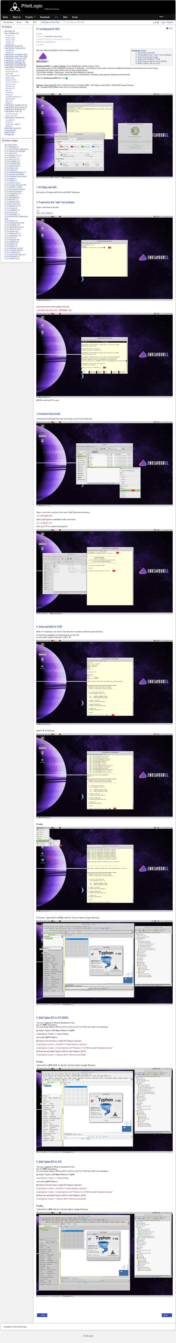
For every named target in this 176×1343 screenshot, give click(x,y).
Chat (65, 17)
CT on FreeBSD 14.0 (12, 225)
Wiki (56, 17)
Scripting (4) (9, 92)
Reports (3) (9, 101)
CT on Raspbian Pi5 (12, 240)
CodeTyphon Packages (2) (14, 67)
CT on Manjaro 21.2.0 (12, 206)
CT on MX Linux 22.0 (12, 204)
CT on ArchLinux (10, 153)
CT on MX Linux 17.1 (12, 160)
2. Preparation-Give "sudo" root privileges (154, 55)
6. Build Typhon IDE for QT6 (148, 63)
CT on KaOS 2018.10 (12, 166)
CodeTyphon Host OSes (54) (15, 57)
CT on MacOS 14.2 (11, 231)
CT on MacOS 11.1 (11, 200)
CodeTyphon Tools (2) (13, 111)
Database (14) (10, 86)
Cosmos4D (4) (10, 130)
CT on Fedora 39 (10, 212)
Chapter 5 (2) (10, 44)
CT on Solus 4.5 (10, 238)
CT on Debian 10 (10, 181)
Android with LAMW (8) (13, 124)
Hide (143, 51)
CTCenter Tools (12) (12, 113)
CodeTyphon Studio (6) (13, 46)
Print (170, 28)
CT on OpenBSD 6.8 (12, 197)
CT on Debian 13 (10, 246)
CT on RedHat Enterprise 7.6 (15, 172)
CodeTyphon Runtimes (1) (14, 109)
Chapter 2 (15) (10, 37)
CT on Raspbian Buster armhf (15, 176)
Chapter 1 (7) (10, 35)
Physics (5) (9, 94)
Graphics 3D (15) (11, 80)
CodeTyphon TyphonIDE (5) (15, 65)
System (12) (9, 73)
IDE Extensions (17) (12, 71)
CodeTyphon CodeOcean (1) (15, 105)
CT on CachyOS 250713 (13, 250)
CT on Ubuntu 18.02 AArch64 (15, 185)
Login (163, 22)
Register (170, 22)
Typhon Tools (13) (11, 115)
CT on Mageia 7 (10, 178)
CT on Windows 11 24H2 (13, 248)
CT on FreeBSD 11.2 (12, 162)
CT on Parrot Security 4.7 (13, 191)
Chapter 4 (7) (10, 42)
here (63, 78)
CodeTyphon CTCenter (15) (15, 59)
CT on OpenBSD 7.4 (12, 214)
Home (5, 17)
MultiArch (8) (9, 52)
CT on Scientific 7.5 (11, 157)
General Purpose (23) (12, 75)
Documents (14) (11, 84)
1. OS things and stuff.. (146, 53)
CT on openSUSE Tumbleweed (16, 149)
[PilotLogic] (88, 1336)
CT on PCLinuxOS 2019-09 (14, 189)
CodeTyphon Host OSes (53, 36)
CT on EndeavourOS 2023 (48, 29)
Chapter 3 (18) (10, 40)
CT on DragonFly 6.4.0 (12, 235)
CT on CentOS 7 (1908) (13, 187)
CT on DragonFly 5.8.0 (12, 193)
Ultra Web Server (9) (12, 128)
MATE (65, 87)
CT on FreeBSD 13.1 (12, 210)
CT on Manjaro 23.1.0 (12, 233)
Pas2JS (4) (9, 122)
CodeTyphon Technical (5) (14, 48)
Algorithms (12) (10, 99)
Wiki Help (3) (9, 31)
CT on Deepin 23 (10, 244)
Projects (29, 17)
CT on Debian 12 (10, 221)
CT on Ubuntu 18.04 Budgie (14, 151)
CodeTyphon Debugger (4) (14, 63)
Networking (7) (10, 88)
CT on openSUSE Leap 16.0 (15, 254)
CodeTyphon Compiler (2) (14, 61)
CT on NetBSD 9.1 (11, 195)
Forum (75, 17)
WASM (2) (9, 126)
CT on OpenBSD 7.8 (12, 257)
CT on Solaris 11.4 (11, 168)
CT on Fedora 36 (10, 208)
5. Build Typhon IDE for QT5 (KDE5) (151, 61)
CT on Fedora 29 (10, 170)
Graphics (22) (10, 78)
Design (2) (9, 103)
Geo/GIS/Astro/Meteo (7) (13, 97)
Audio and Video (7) (12, 82)
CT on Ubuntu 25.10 (12, 259)
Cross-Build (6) (10, 120)
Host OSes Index (10, 145)
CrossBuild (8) (10, 50)
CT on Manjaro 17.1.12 (13, 155)
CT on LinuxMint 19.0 (12, 164)
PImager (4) (9, 135)
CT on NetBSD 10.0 (11, 242)
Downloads (45, 17)
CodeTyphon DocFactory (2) (15, 107)
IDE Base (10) (10, 69)
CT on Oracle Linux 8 (12, 183)
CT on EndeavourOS (12, 202)
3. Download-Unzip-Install (147, 57)
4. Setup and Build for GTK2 (148, 59)
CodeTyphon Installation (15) (15, 54)
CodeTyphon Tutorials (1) (14, 118)
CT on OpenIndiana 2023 (13, 227)
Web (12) (8, 90)
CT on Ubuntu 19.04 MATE (14, 174)
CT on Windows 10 (11, 147)
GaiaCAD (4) (9, 132)
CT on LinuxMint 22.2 (12, 252)
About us (17, 17)
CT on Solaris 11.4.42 (12, 229)
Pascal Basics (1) (11, 33)
